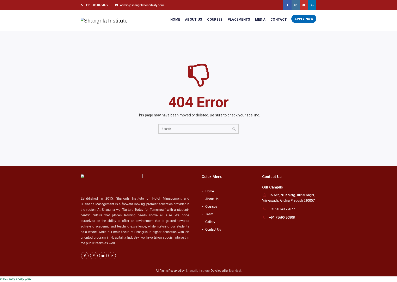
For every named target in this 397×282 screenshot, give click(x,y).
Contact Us (213, 229)
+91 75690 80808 (282, 217)
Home (175, 19)
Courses (215, 19)
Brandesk (235, 270)
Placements (239, 19)
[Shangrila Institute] (104, 20)
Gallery (210, 222)
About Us (193, 19)
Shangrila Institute (198, 270)
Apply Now (303, 19)
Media (260, 19)
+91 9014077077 (97, 5)
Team (209, 214)
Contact (278, 19)
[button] (15, 279)
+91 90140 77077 (282, 209)
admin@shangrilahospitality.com (142, 5)
